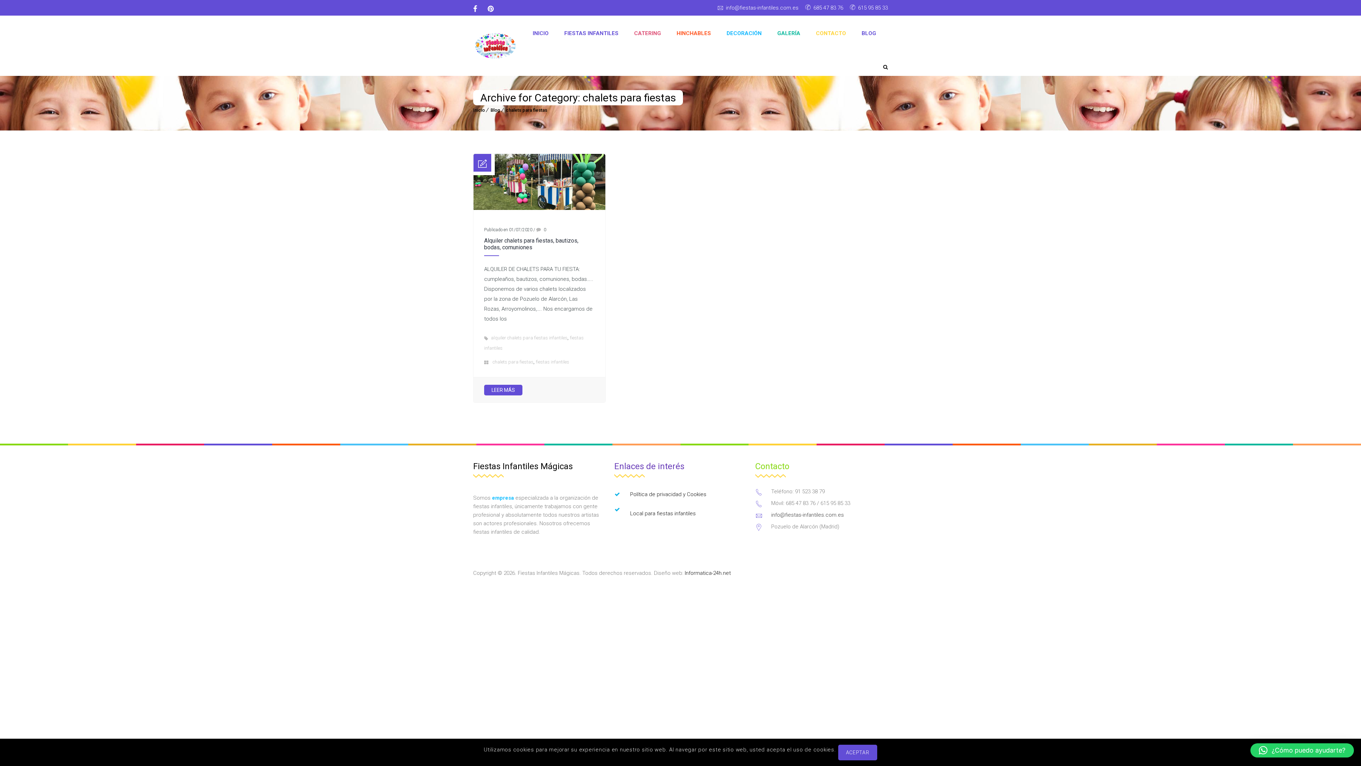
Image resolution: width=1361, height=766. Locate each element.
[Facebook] (477, 9)
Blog (869, 33)
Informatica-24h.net (708, 573)
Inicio (541, 33)
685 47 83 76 (828, 8)
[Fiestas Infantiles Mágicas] (495, 46)
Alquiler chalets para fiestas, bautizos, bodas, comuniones (531, 244)
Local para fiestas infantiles (663, 513)
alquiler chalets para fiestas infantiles (529, 337)
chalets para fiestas (526, 110)
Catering (647, 33)
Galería (788, 33)
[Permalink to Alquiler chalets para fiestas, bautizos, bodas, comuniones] (539, 208)
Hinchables (694, 33)
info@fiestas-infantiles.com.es (762, 8)
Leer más (503, 390)
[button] (1302, 750)
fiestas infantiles (552, 362)
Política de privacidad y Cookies (668, 494)
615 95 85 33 (873, 8)
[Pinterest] (490, 9)
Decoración (744, 33)
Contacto (831, 33)
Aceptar (857, 752)
